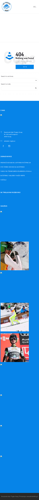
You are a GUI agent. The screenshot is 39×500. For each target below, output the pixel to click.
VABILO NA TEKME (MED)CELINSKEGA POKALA (16, 171)
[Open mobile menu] (35, 7)
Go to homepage (26, 67)
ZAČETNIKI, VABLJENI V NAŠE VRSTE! (12, 175)
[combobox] (19, 80)
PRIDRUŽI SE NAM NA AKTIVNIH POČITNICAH (15, 163)
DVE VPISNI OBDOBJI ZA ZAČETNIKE (12, 167)
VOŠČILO (3, 180)
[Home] (6, 11)
